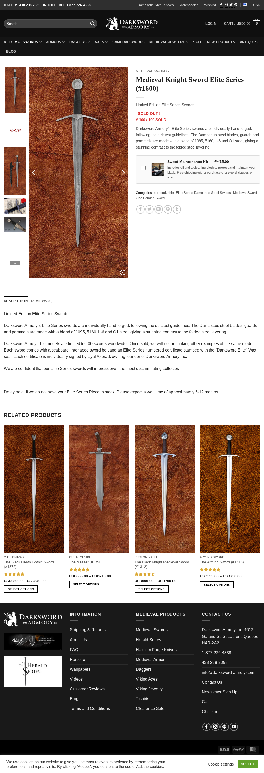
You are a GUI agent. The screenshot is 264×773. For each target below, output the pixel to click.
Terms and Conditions (90, 708)
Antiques (249, 42)
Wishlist (210, 5)
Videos (76, 679)
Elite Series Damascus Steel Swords (203, 193)
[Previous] (4, 513)
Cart (206, 702)
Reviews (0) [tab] (42, 301)
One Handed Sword (150, 198)
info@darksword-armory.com (228, 672)
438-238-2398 (215, 662)
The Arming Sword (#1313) (222, 562)
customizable (164, 193)
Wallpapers (80, 669)
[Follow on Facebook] (221, 5)
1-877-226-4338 (216, 653)
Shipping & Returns (88, 630)
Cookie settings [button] (221, 764)
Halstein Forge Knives (156, 649)
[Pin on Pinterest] (168, 209)
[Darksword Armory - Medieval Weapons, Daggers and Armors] (132, 24)
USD (256, 5)
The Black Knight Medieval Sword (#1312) (162, 564)
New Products (221, 42)
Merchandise (189, 5)
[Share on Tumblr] (177, 209)
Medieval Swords (21, 42)
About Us (78, 640)
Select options (21, 589)
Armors (53, 42)
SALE (197, 42)
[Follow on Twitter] (231, 5)
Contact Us (212, 682)
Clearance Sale (150, 708)
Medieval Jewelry (167, 42)
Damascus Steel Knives (156, 5)
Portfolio (77, 659)
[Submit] (92, 23)
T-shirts (142, 699)
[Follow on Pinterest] (235, 5)
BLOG (11, 51)
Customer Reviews (87, 689)
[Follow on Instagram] (226, 5)
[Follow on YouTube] (234, 727)
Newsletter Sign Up (219, 692)
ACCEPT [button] (247, 764)
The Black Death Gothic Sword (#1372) (29, 564)
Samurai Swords (128, 42)
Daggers (78, 42)
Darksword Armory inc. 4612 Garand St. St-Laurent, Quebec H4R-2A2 (230, 636)
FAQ (74, 649)
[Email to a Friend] (158, 209)
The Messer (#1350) (86, 562)
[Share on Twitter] (149, 209)
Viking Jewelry (149, 689)
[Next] (260, 513)
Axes (99, 42)
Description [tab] (16, 301)
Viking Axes (147, 679)
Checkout (210, 711)
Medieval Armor (150, 659)
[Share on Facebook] (140, 209)
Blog (74, 699)
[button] (242, 24)
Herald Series (148, 640)
